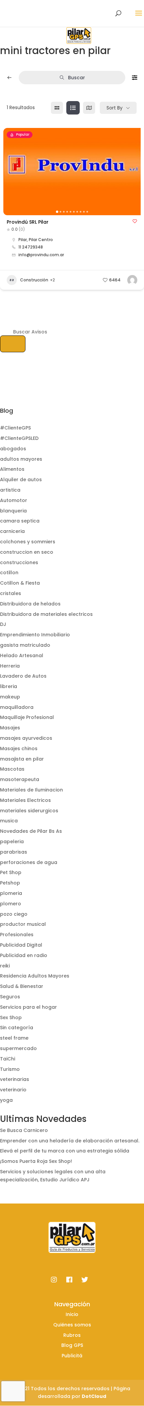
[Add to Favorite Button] (134, 221)
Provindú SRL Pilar (28, 222)
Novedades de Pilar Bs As (31, 831)
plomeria (11, 893)
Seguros (10, 996)
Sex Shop (11, 1017)
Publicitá (72, 1355)
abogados (13, 448)
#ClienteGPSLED (19, 438)
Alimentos (12, 469)
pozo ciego (13, 914)
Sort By (114, 107)
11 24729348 (30, 247)
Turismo (10, 1069)
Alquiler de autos (21, 479)
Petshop (10, 882)
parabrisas (13, 852)
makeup (10, 696)
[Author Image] (132, 280)
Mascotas (12, 769)
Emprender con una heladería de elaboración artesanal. (69, 1140)
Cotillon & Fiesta (20, 583)
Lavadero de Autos (23, 676)
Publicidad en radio (23, 955)
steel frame (14, 1038)
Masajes (10, 727)
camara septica (20, 520)
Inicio (72, 1314)
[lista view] (73, 108)
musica (9, 820)
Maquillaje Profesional (27, 717)
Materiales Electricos (25, 800)
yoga (6, 1100)
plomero (10, 903)
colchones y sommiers (27, 541)
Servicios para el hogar (28, 1007)
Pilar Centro (41, 239)
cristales (10, 593)
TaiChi (7, 1058)
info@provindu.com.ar (41, 255)
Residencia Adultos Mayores (34, 975)
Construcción (34, 280)
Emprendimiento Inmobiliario (35, 634)
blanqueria (13, 510)
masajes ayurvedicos (26, 738)
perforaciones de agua (28, 862)
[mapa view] (89, 108)
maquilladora (16, 707)
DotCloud (94, 1396)
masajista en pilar (22, 759)
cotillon (9, 572)
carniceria (12, 531)
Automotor (13, 500)
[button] (12, 172)
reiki (5, 965)
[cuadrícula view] (57, 108)
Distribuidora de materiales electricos (46, 614)
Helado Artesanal (21, 655)
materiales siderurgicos (29, 810)
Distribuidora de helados (30, 603)
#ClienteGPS (15, 427)
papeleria (12, 841)
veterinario (13, 1089)
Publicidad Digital (21, 945)
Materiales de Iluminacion (31, 789)
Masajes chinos (19, 748)
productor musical (23, 924)
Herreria (10, 666)
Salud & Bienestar (21, 986)
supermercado (18, 1048)
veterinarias (14, 1079)
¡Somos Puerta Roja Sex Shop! (36, 1161)
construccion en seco (26, 552)
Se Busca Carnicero (24, 1130)
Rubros (72, 1335)
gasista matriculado (25, 645)
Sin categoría (16, 1027)
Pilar (22, 239)
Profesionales (16, 934)
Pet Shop (10, 872)
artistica (10, 490)
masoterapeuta (19, 779)
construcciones (19, 562)
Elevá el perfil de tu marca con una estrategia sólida (64, 1150)
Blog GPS (72, 1345)
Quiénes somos (72, 1324)
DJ (3, 624)
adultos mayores (21, 459)
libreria (8, 686)
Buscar (76, 77)
